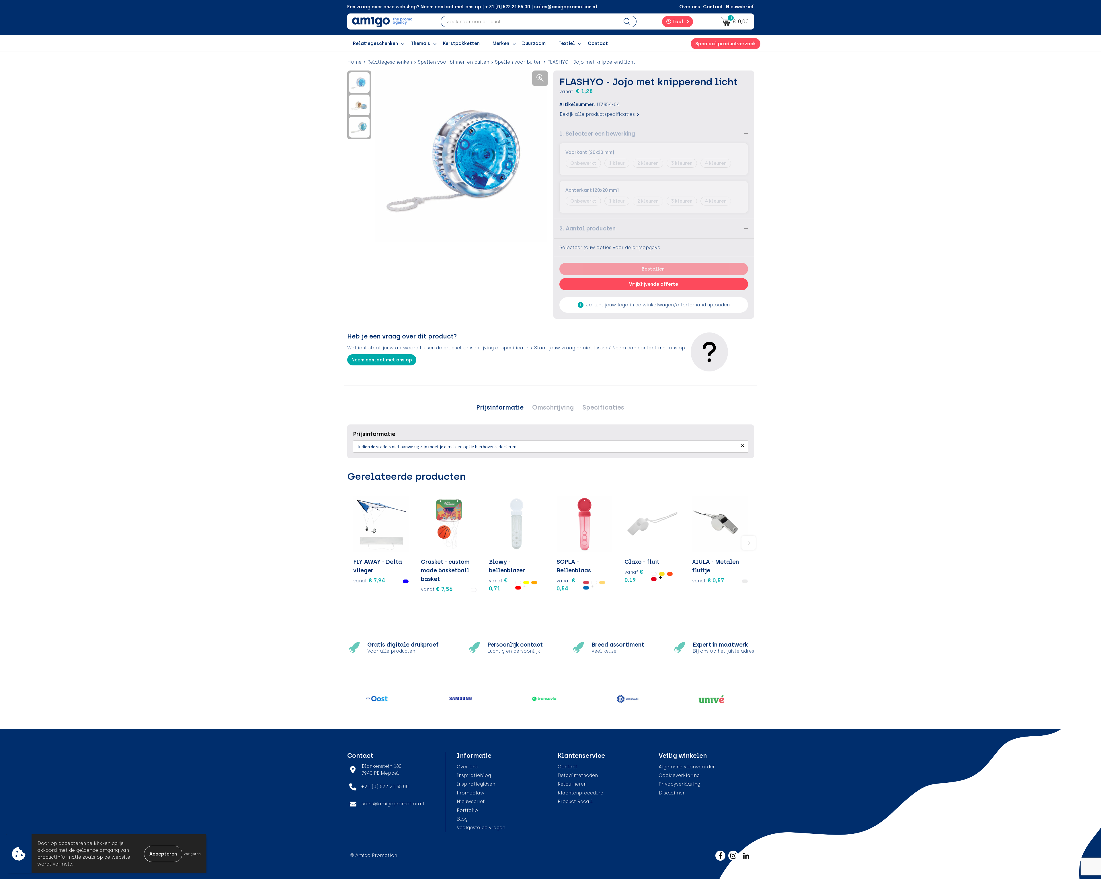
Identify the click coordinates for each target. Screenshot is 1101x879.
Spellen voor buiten (518, 62)
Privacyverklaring (679, 784)
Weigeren (192, 854)
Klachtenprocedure (580, 793)
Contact (713, 6)
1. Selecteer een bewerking (597, 133)
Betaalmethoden (578, 775)
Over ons (689, 6)
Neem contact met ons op (382, 360)
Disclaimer (672, 793)
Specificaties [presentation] (603, 407)
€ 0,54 (566, 584)
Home (354, 62)
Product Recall (575, 801)
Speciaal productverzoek (725, 43)
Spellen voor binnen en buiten (453, 62)
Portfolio (467, 810)
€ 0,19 (633, 575)
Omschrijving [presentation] (553, 407)
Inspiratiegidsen (476, 784)
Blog (462, 819)
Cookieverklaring (679, 775)
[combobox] (529, 21)
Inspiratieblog (474, 775)
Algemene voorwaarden (687, 767)
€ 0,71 (498, 584)
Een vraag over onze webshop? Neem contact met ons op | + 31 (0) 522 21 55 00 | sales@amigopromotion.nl (472, 6)
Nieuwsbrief (740, 6)
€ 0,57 (708, 580)
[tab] (500, 407)
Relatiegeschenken (389, 62)
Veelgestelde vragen (481, 827)
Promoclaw (470, 793)
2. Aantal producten (587, 228)
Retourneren (572, 784)
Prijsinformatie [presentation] (500, 407)
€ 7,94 (369, 580)
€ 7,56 (437, 589)
